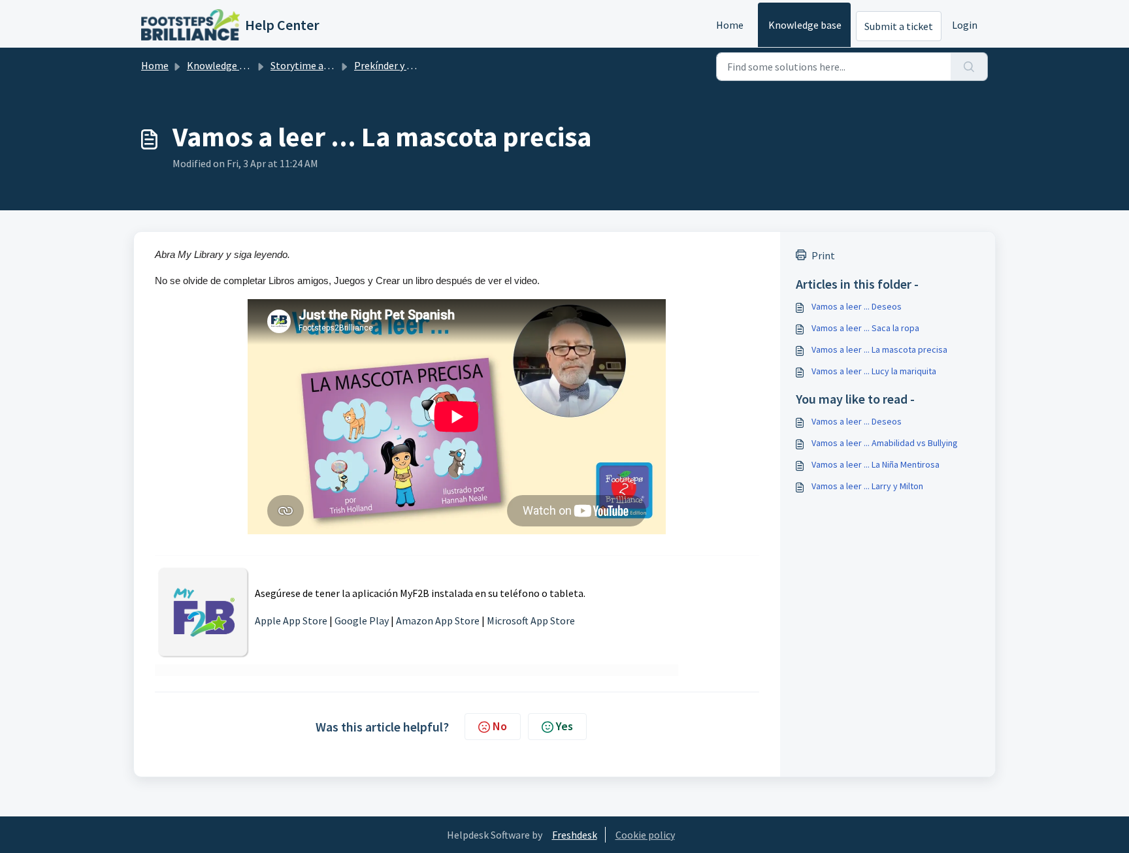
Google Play (362, 620)
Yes (564, 725)
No (500, 725)
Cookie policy (645, 834)
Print (823, 255)
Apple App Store (291, 620)
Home (730, 24)
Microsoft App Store (531, 620)
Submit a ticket (898, 26)
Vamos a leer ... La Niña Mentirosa (875, 464)
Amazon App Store (438, 620)
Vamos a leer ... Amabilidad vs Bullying (884, 443)
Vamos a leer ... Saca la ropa (865, 328)
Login (964, 24)
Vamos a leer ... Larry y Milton (867, 486)
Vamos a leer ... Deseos (856, 306)
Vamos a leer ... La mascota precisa (879, 349)
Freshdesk (574, 834)
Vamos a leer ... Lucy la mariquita (873, 371)
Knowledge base (805, 24)
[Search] (969, 66)
